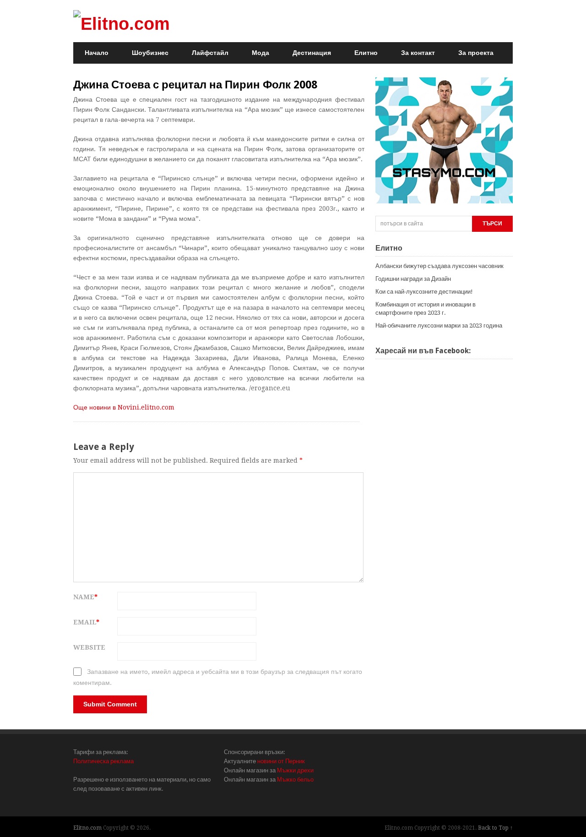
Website (89, 647)
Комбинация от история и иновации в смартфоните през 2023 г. (425, 308)
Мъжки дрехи (295, 770)
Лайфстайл (210, 52)
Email (86, 622)
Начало (97, 52)
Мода (260, 52)
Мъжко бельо (295, 779)
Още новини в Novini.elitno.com (123, 407)
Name (85, 597)
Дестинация (312, 52)
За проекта (476, 52)
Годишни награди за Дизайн (413, 278)
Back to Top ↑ (495, 828)
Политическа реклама (103, 761)
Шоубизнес (150, 52)
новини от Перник (281, 761)
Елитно (366, 52)
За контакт (418, 52)
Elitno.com (87, 828)
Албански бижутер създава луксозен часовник (439, 266)
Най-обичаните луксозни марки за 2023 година (438, 325)
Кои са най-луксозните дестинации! (424, 291)
